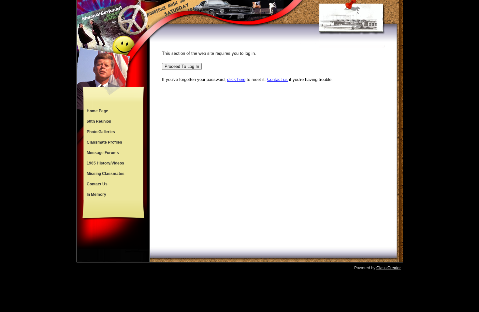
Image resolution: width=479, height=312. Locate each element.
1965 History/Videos (105, 163)
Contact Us (97, 184)
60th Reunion (99, 121)
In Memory (96, 194)
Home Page (97, 111)
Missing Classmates (105, 173)
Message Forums (103, 152)
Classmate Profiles (104, 142)
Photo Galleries (101, 132)
